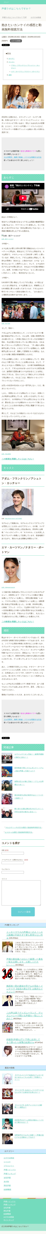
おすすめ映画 (15, 41)
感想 (10, 75)
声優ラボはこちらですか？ (16, 8)
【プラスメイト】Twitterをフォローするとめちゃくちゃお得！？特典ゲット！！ (29, 1077)
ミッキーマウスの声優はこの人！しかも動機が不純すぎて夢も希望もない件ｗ (24, 935)
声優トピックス (10, 1170)
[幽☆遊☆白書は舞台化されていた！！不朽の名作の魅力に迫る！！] (7, 816)
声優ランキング (10, 1174)
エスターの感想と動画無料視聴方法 (18, 832)
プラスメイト (9, 1166)
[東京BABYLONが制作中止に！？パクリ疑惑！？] (7, 803)
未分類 (6, 1181)
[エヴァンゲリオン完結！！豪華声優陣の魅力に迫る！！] (7, 762)
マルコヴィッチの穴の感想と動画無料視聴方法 (23, 827)
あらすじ (12, 58)
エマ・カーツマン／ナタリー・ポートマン (25, 71)
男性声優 (7, 1185)
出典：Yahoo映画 (6, 454)
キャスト (12, 62)
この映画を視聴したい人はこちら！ (18, 459)
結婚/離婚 (7, 1189)
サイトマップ (9, 1220)
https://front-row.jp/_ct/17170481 (13, 518)
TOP (14, 17)
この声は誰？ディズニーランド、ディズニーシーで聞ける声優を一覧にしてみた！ (24, 1016)
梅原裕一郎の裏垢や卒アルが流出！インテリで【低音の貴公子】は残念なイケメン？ (24, 989)
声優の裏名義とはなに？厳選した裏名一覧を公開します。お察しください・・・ (24, 962)
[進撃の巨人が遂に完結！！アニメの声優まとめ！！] (7, 789)
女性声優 (7, 1178)
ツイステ (7, 1162)
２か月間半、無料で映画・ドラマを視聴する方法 (22, 157)
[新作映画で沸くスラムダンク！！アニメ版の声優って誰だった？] (7, 775)
